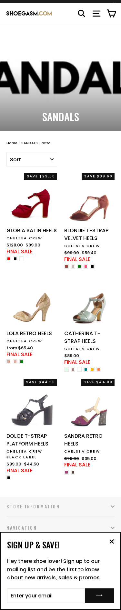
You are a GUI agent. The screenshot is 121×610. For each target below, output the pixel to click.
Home (11, 142)
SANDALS (29, 142)
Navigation (21, 527)
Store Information (33, 506)
